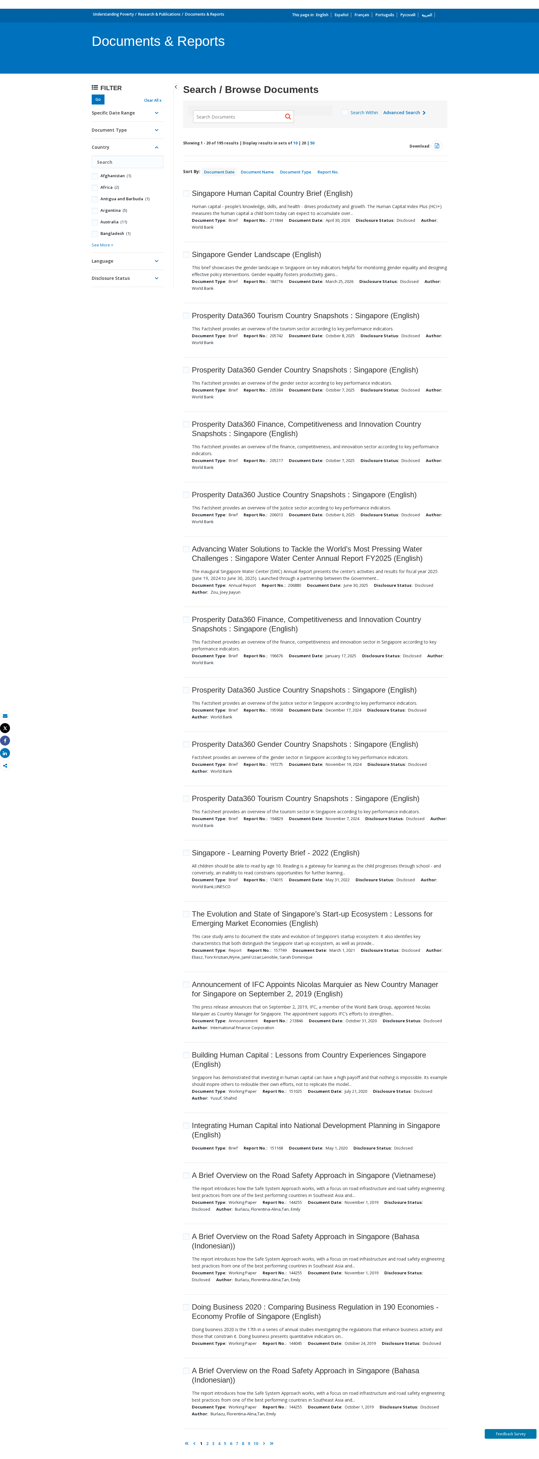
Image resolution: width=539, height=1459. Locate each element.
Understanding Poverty (113, 14)
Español (341, 14)
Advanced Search (402, 112)
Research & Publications (159, 14)
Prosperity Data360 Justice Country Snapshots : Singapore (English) (304, 494)
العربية (427, 14)
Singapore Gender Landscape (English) (256, 254)
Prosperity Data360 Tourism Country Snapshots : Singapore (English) (306, 315)
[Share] (5, 740)
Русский (408, 14)
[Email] (5, 715)
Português (385, 14)
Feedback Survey (511, 1434)
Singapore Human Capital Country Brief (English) (272, 193)
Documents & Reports (204, 14)
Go (98, 99)
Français (362, 14)
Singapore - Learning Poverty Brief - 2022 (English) (276, 853)
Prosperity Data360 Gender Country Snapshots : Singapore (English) (305, 370)
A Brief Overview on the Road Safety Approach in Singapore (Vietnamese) (314, 1175)
